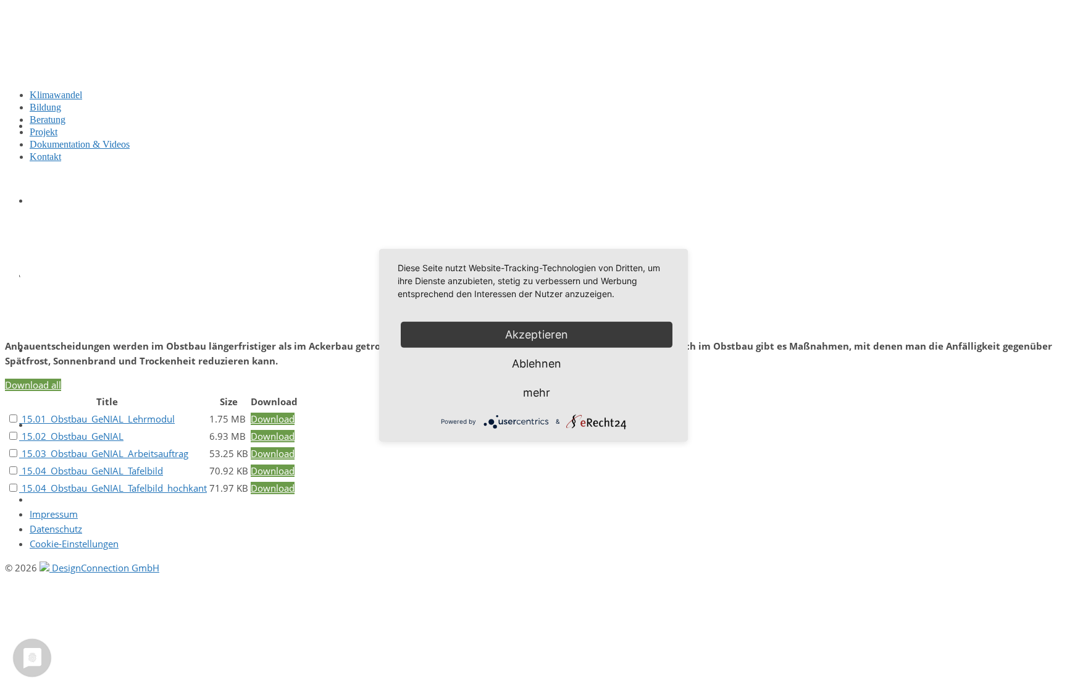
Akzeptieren (536, 333)
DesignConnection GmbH (104, 568)
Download (273, 419)
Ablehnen (536, 362)
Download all (33, 385)
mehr (536, 391)
